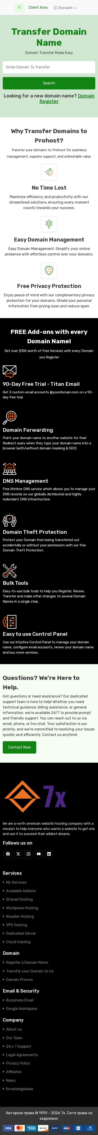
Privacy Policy (18, 1063)
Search (49, 83)
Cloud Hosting (18, 942)
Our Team (14, 1038)
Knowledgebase (19, 1089)
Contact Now (19, 747)
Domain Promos (19, 979)
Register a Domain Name (27, 962)
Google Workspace (21, 1008)
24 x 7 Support (18, 1046)
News (10, 1080)
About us (14, 1029)
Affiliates (13, 1072)
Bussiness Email (20, 1000)
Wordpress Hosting (22, 908)
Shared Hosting (19, 899)
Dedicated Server (21, 933)
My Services (16, 882)
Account (65, 8)
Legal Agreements (22, 1055)
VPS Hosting (16, 925)
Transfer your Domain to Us (29, 971)
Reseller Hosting (20, 916)
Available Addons (21, 891)
